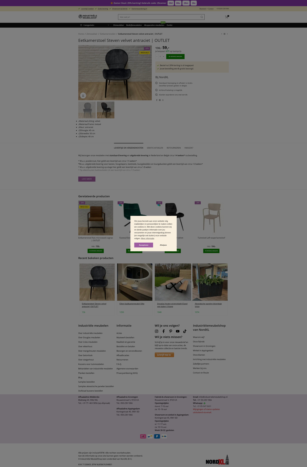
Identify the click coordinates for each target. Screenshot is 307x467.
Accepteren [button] (143, 245)
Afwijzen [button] (163, 245)
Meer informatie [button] (147, 238)
